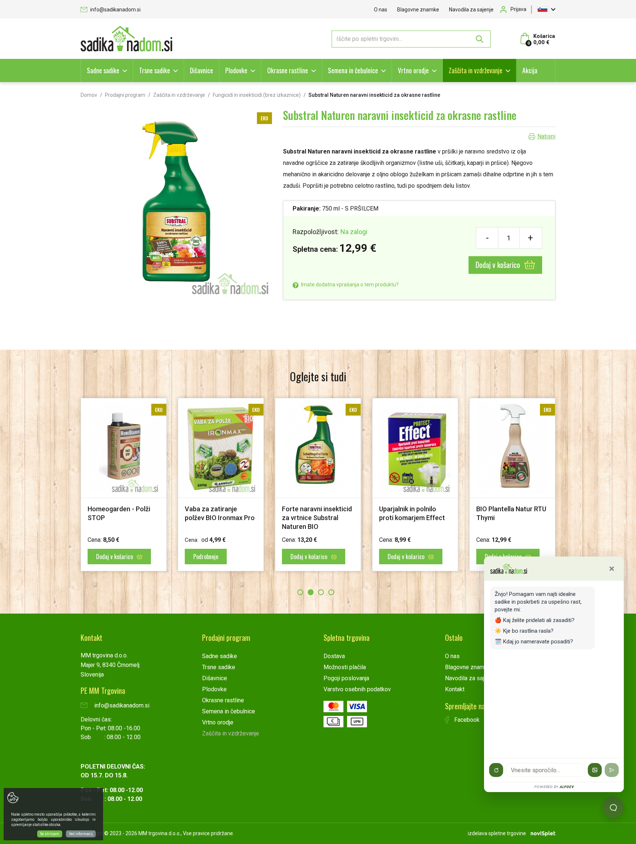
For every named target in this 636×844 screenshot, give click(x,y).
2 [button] (311, 592)
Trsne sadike (154, 70)
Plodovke (236, 70)
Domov (89, 95)
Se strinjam (49, 834)
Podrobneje (205, 556)
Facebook (466, 719)
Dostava (334, 656)
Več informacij (81, 834)
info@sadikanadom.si (115, 10)
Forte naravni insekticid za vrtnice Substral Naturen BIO (317, 517)
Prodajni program (125, 95)
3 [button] (321, 592)
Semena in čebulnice (353, 70)
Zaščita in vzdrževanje (475, 70)
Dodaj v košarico (499, 264)
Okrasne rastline (287, 70)
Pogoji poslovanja (346, 678)
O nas (380, 10)
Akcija (529, 70)
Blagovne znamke (418, 10)
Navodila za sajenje (471, 10)
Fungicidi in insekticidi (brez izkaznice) (257, 95)
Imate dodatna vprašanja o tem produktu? (349, 284)
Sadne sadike (103, 70)
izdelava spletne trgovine (497, 833)
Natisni (546, 136)
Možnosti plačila (345, 667)
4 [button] (331, 592)
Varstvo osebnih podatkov (357, 689)
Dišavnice (201, 70)
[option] (124, 484)
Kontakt (454, 689)
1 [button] (300, 592)
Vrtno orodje (413, 70)
